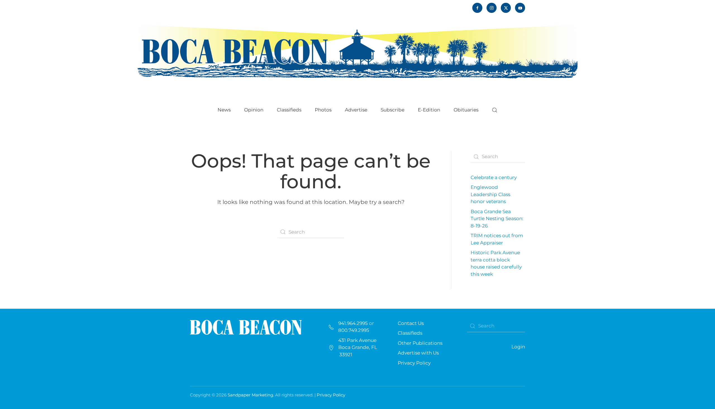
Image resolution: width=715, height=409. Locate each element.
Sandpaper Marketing (250, 395)
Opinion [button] (253, 110)
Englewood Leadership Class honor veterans (490, 194)
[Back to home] (357, 51)
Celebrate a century (494, 177)
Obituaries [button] (466, 110)
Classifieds (289, 110)
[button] (494, 110)
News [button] (224, 110)
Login (518, 346)
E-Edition (429, 110)
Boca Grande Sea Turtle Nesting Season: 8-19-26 (497, 219)
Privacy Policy (414, 363)
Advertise (356, 110)
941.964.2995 (353, 323)
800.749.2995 (353, 330)
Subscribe (392, 110)
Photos (323, 110)
